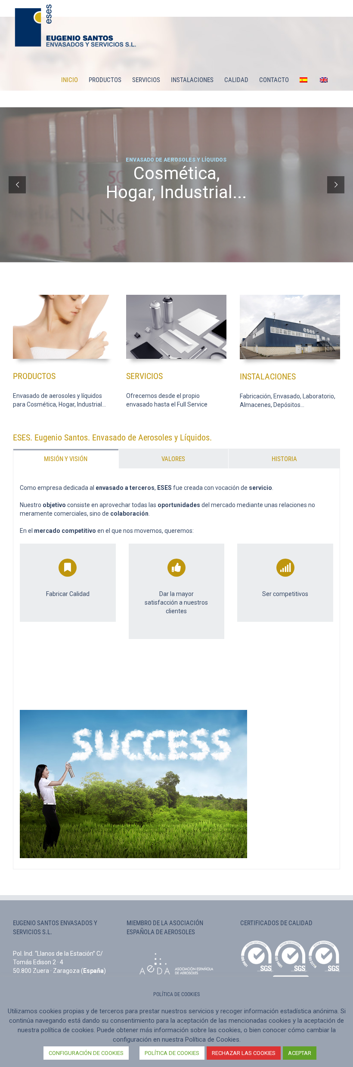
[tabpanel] (176, 668)
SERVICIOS (144, 376)
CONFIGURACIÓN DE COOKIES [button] (86, 1053)
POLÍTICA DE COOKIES (172, 1053)
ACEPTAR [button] (299, 1053)
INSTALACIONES (268, 376)
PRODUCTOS (34, 376)
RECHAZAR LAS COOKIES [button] (244, 1053)
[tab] (65, 458)
